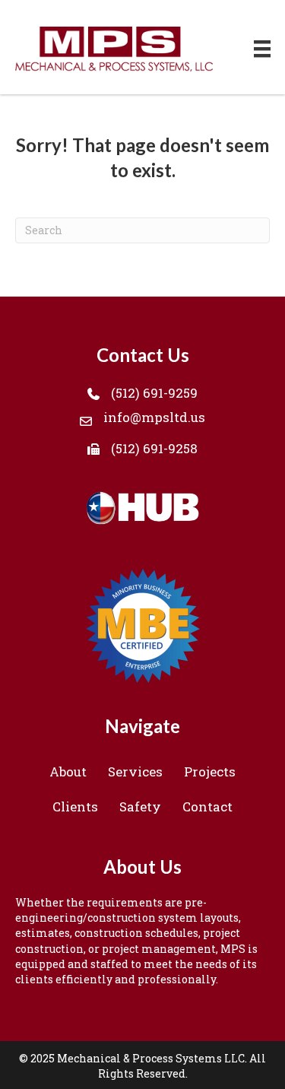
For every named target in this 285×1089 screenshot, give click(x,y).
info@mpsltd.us (154, 417)
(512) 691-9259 (154, 393)
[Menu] (262, 49)
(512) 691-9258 (154, 448)
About (68, 771)
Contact (207, 806)
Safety (140, 806)
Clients (75, 806)
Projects (210, 771)
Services (135, 771)
